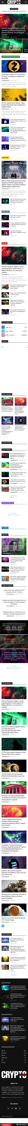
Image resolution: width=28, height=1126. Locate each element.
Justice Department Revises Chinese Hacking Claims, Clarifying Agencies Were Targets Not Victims (14, 822)
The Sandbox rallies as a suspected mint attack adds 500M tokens (17, 940)
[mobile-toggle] (2, 2)
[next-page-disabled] (5, 207)
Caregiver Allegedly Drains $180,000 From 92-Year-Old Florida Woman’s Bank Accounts (18, 138)
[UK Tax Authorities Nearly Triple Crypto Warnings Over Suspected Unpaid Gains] (14, 95)
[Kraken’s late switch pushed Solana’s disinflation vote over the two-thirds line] (20, 420)
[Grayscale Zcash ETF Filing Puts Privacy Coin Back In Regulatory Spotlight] (14, 66)
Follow (24, 331)
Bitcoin (3, 263)
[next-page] (5, 153)
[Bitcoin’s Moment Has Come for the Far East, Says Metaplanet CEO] (5, 311)
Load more (13, 974)
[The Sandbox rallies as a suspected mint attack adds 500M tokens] (5, 940)
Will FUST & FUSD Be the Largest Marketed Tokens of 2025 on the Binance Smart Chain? (18, 201)
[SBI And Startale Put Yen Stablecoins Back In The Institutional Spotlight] (14, 642)
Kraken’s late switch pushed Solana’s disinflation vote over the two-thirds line (14, 873)
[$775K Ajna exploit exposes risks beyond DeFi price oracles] (5, 474)
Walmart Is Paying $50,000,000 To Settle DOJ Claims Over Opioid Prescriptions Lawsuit (7, 409)
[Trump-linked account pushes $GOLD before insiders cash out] (5, 481)
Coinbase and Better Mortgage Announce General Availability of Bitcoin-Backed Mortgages (14, 602)
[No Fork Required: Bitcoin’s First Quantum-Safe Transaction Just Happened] (5, 121)
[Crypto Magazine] (14, 1074)
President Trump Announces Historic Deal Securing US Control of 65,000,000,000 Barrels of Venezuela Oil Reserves (14, 848)
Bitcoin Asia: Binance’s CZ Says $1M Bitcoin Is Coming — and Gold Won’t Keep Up (17, 147)
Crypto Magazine (5, 80)
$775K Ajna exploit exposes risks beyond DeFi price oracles (13, 753)
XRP (3, 219)
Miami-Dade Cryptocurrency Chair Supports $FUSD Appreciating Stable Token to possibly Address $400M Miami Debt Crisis (14, 184)
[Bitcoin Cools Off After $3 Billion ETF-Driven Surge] (5, 294)
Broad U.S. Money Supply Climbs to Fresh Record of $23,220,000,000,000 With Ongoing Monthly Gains (13, 730)
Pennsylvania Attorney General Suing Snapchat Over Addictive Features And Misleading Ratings (18, 987)
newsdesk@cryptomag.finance (15, 1097)
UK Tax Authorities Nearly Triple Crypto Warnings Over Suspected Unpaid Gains (13, 105)
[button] (26, 2)
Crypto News (4, 178)
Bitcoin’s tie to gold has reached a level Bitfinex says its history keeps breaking (18, 286)
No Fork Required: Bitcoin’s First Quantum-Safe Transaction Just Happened (18, 121)
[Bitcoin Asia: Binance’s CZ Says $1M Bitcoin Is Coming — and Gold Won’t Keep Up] (5, 147)
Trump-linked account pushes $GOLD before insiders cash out (13, 775)
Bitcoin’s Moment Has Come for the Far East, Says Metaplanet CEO (18, 311)
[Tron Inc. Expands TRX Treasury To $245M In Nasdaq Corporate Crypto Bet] (5, 224)
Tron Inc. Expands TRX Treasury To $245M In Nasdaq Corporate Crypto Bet (18, 224)
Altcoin (3, 226)
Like (25, 327)
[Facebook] (8, 1108)
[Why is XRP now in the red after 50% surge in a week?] (5, 217)
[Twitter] (19, 1108)
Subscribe (24, 335)
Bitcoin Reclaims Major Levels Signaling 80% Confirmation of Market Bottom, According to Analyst (13, 269)
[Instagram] (12, 1108)
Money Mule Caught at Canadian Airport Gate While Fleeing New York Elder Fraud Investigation (18, 578)
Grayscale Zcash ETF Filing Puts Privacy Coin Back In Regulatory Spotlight (13, 76)
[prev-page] (3, 153)
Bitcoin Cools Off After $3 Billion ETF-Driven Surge (13, 919)
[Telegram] (15, 1108)
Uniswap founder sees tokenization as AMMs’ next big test (18, 232)
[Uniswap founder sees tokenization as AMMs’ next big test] (5, 232)
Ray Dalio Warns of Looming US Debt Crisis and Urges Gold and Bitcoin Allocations (18, 959)
